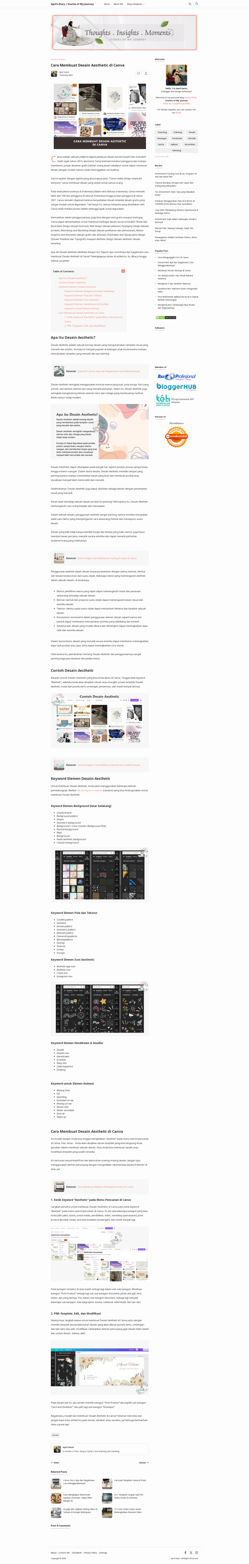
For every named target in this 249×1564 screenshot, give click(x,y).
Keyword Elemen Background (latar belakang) (89, 291)
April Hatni (175, 1558)
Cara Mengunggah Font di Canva (173, 257)
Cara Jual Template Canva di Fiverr (130, 1480)
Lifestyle (192, 138)
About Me (118, 4)
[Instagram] (196, 1553)
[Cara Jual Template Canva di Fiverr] (107, 1488)
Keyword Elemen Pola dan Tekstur (83, 295)
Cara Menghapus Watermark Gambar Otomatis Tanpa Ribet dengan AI (77, 1497)
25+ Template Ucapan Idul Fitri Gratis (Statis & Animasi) (128, 1496)
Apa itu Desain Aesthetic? (73, 278)
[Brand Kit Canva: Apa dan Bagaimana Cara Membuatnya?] (59, 375)
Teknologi (176, 150)
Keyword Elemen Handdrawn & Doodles (86, 304)
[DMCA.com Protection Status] (166, 319)
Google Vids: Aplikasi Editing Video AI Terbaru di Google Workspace (80, 1511)
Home (107, 4)
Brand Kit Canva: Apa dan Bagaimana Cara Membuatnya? (108, 371)
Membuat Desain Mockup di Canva (174, 270)
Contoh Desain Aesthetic (72, 282)
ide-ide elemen (90, 790)
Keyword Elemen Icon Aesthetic (81, 299)
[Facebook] (185, 1553)
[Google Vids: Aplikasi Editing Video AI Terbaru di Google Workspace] (56, 1517)
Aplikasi (174, 144)
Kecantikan (190, 144)
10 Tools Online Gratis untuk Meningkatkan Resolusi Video (128, 1511)
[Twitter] (191, 1553)
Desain (55, 1435)
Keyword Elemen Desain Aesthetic (77, 286)
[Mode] (190, 4)
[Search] (196, 4)
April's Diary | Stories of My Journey (72, 4)
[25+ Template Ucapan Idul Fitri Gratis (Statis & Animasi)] (107, 1502)
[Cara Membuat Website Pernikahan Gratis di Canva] (59, 1191)
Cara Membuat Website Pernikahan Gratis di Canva (105, 1186)
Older (56, 1462)
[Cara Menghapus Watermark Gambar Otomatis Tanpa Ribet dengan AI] (56, 1502)
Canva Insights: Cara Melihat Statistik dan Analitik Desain (108, 765)
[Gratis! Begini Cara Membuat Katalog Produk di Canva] (59, 562)
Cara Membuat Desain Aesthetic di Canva (81, 312)
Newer (142, 1462)
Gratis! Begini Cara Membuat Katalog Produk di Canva (106, 558)
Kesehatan (177, 138)
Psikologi (178, 132)
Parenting (162, 132)
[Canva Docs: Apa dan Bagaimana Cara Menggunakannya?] (56, 1488)
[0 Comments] (139, 73)
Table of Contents (63, 271)
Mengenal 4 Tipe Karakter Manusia (174, 283)
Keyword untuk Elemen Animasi (81, 308)
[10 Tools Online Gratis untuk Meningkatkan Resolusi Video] (107, 1517)
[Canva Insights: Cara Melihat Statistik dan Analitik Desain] (59, 769)
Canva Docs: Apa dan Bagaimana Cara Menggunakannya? (78, 1482)
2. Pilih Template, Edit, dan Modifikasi (84, 325)
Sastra (161, 144)
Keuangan (162, 138)
